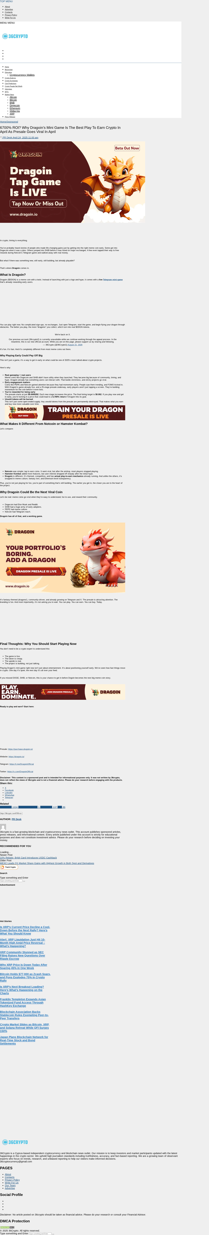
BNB (12, 102)
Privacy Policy (11, 15)
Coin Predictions (10, 83)
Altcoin (13, 97)
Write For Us (10, 18)
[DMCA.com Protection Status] (7, 1228)
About (7, 7)
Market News (9, 95)
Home (7, 67)
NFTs (7, 92)
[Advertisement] (62, 301)
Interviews (8, 89)
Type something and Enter (14, 877)
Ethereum (15, 108)
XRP (12, 113)
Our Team (10, 1185)
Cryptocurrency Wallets (22, 75)
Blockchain (9, 70)
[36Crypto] (15, 44)
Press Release (10, 117)
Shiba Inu (15, 111)
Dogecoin (15, 105)
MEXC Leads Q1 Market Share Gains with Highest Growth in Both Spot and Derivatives (47, 863)
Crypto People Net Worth (13, 86)
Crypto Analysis (10, 78)
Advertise (9, 9)
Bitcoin (13, 100)
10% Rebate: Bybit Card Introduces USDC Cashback (28, 857)
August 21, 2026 (75, 345)
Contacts (8, 12)
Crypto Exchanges (11, 81)
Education (8, 72)
